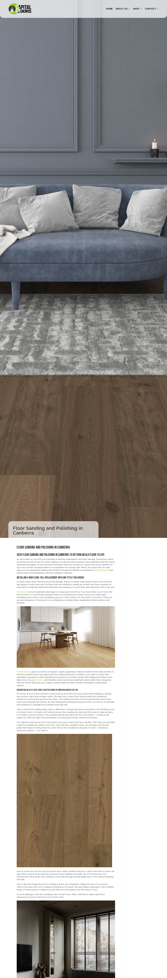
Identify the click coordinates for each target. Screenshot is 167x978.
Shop (136, 9)
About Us (122, 9)
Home (109, 9)
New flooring (23, 592)
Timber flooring (24, 672)
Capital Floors (101, 570)
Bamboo (40, 680)
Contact (150, 9)
